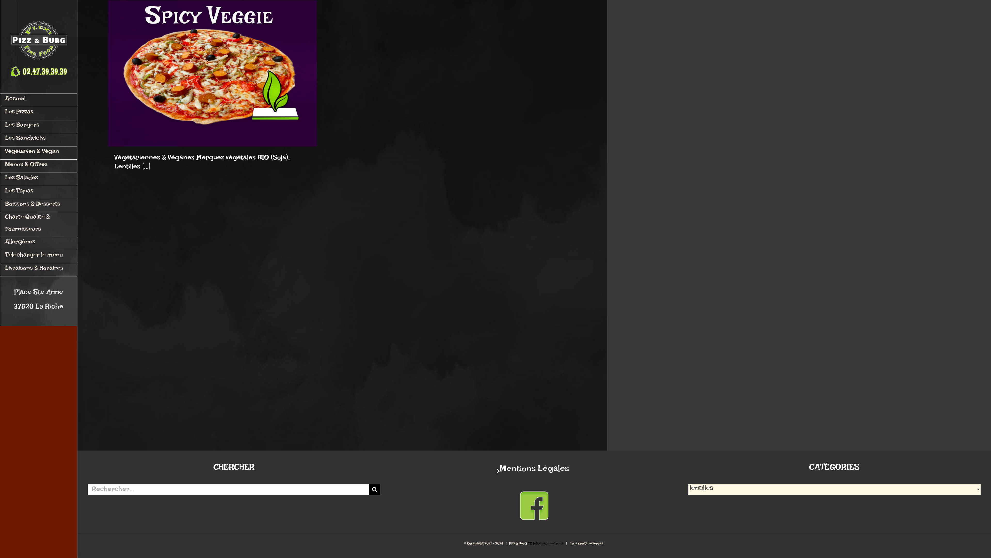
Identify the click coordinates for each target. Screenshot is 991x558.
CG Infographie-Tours (545, 544)
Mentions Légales (534, 470)
